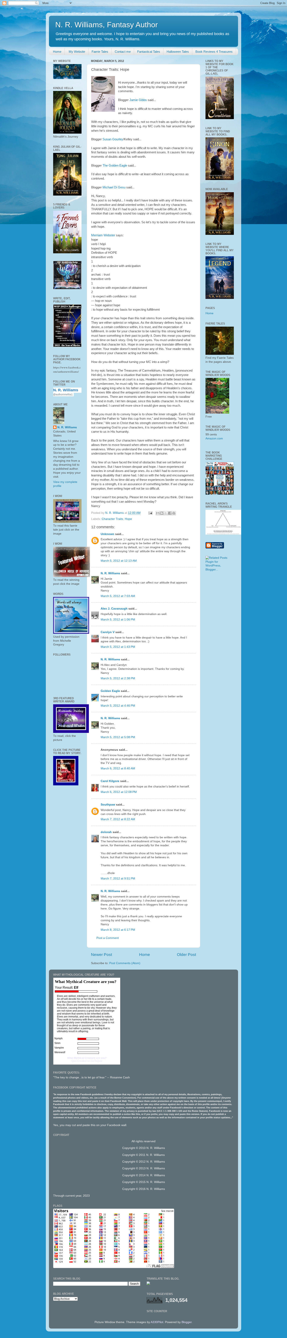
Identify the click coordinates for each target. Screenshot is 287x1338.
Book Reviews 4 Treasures (214, 51)
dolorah (106, 832)
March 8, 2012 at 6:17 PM (118, 929)
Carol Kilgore (110, 781)
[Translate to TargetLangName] (148, 1283)
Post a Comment (107, 938)
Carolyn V (108, 632)
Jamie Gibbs (138, 100)
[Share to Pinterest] (174, 513)
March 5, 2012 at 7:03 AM (118, 596)
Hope (128, 518)
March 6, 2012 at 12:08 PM (119, 792)
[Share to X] (166, 513)
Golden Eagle (110, 691)
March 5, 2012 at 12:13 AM (119, 560)
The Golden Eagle (115, 165)
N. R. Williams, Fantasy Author (106, 24)
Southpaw (108, 804)
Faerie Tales (100, 51)
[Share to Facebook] (170, 513)
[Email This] (158, 513)
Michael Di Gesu (114, 187)
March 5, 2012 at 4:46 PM (118, 705)
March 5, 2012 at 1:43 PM (118, 646)
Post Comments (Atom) (124, 963)
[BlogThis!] (162, 513)
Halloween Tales (178, 51)
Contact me (123, 51)
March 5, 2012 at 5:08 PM (118, 737)
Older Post (186, 954)
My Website (76, 51)
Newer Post (101, 954)
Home (57, 51)
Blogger (187, 1322)
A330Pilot (157, 1322)
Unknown (107, 534)
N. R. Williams (110, 573)
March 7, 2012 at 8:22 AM (118, 819)
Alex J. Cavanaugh (114, 608)
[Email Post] (150, 512)
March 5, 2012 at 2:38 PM (118, 678)
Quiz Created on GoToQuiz (86, 1060)
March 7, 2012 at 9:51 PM (118, 878)
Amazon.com (214, 438)
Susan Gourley (113, 139)
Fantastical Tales (148, 51)
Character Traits (112, 518)
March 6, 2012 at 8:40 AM (118, 768)
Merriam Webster (103, 235)
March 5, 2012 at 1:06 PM (118, 619)
